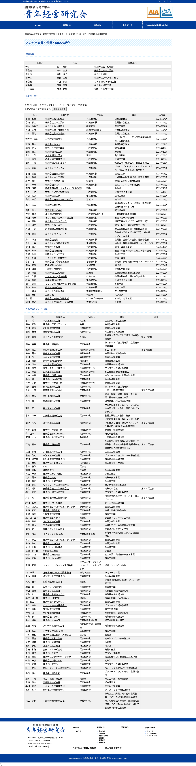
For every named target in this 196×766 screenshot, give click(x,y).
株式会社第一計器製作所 (57, 129)
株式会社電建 (49, 477)
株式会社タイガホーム (56, 234)
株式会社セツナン (53, 204)
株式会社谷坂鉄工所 (52, 429)
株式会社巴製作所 (51, 510)
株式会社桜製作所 (51, 673)
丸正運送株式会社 (51, 645)
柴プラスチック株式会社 (55, 368)
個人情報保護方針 (113, 747)
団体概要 (102, 734)
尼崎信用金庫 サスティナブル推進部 (63, 188)
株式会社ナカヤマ (51, 543)
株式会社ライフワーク (53, 433)
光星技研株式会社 (51, 590)
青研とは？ (68, 25)
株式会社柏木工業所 (103, 70)
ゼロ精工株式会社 (51, 521)
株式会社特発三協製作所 (55, 497)
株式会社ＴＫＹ (50, 653)
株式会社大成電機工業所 (57, 243)
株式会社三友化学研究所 (57, 298)
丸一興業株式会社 (51, 422)
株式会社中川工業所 (54, 177)
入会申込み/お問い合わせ (157, 25)
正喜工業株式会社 (53, 210)
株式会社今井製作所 (54, 291)
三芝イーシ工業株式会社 (55, 686)
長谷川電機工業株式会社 (55, 459)
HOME (38, 25)
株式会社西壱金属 (51, 444)
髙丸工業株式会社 (51, 408)
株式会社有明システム (53, 594)
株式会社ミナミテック (53, 601)
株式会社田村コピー (52, 598)
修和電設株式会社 (53, 287)
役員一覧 (150, 731)
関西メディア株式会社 (53, 528)
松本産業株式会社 (53, 280)
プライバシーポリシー (165, 1)
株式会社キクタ (52, 144)
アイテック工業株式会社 (57, 257)
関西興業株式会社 (51, 401)
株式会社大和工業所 (52, 638)
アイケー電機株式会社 (53, 625)
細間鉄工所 (48, 470)
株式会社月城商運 (51, 642)
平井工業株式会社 (51, 320)
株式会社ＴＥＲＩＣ (52, 462)
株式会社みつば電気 (54, 126)
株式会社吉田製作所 (54, 173)
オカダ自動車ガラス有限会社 (59, 217)
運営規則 (102, 740)
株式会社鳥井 (100, 74)
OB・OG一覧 (152, 736)
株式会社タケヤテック (56, 221)
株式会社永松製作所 (52, 547)
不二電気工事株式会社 (53, 631)
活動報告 (98, 25)
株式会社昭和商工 (53, 246)
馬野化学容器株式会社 (53, 689)
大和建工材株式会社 (52, 451)
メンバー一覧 (152, 734)
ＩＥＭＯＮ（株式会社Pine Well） (62, 283)
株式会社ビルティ (51, 517)
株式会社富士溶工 (53, 224)
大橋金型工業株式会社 (56, 228)
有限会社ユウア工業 (103, 88)
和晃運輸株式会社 (53, 213)
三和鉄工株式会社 (53, 268)
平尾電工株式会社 (51, 514)
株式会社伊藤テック (52, 660)
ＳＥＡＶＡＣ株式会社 (53, 336)
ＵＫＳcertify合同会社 (105, 81)
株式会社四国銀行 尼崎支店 (59, 302)
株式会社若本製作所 (103, 66)
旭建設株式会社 (50, 550)
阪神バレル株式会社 (52, 587)
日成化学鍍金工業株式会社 (56, 488)
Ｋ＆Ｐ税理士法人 (53, 155)
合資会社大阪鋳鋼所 (52, 360)
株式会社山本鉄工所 (52, 379)
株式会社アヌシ (50, 664)
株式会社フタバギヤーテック (57, 656)
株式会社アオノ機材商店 (106, 77)
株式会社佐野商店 (53, 250)
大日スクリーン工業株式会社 (57, 667)
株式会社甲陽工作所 (52, 375)
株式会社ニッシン (51, 616)
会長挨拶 (102, 731)
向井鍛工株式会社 (51, 609)
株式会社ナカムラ (51, 620)
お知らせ (78, 731)
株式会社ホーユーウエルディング (59, 506)
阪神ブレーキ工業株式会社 (56, 484)
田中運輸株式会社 (53, 265)
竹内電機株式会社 (51, 612)
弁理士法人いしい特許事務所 (57, 572)
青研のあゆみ (103, 736)
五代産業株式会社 (53, 138)
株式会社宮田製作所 (52, 502)
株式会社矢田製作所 (54, 272)
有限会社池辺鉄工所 (52, 349)
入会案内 (102, 743)
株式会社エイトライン (56, 168)
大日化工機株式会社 (52, 415)
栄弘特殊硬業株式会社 (53, 700)
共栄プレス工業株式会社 (55, 576)
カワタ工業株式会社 (52, 364)
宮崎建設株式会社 (51, 682)
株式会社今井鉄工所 (52, 382)
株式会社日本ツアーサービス (59, 199)
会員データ (128, 25)
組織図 (101, 738)
